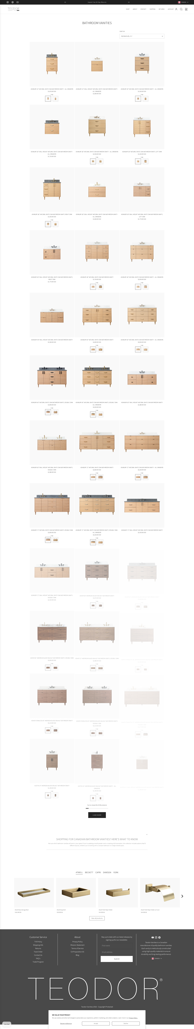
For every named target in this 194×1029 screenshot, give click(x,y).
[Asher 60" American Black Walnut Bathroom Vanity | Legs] (138, 605)
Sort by (122, 31)
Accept (96, 1023)
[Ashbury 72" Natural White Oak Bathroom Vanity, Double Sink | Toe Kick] (55, 540)
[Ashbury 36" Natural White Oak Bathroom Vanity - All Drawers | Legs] (93, 161)
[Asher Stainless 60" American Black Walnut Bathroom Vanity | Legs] (48, 730)
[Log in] (176, 9)
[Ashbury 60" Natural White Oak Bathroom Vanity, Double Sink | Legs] (48, 412)
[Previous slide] (65, 2)
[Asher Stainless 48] (142, 633)
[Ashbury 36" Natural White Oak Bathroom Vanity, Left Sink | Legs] (138, 161)
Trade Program (38, 961)
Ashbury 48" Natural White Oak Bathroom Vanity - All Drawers (142, 277)
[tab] (79, 872)
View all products (97, 918)
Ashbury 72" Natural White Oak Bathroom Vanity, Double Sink (52, 530)
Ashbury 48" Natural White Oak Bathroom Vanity (96, 277)
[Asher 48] (97, 570)
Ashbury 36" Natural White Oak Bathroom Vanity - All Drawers (97, 152)
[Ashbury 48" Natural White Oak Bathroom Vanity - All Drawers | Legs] (138, 287)
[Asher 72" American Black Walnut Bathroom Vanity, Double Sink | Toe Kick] (100, 667)
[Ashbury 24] (52, 64)
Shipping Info (38, 945)
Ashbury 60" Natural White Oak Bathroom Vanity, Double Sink (52, 402)
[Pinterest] (12, 2)
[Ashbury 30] (142, 64)
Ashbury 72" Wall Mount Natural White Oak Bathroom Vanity (142, 530)
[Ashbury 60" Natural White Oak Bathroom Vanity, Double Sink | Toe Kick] (55, 412)
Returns (38, 948)
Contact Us (38, 955)
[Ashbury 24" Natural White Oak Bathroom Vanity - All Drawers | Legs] (48, 98)
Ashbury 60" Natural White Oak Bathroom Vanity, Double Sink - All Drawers (97, 403)
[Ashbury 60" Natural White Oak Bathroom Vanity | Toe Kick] (100, 349)
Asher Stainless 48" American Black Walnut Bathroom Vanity (142, 658)
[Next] (182, 896)
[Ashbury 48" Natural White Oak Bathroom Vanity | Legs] (93, 287)
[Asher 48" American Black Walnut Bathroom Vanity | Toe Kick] (100, 605)
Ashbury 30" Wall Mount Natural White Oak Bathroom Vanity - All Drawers (52, 153)
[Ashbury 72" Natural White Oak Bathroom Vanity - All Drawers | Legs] (138, 477)
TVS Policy (38, 941)
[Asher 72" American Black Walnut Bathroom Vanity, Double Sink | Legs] (93, 667)
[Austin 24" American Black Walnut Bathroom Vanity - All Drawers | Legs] (93, 797)
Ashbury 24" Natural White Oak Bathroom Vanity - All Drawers (52, 89)
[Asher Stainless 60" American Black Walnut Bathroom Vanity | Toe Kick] (55, 730)
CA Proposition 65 (77, 951)
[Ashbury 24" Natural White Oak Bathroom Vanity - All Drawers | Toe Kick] (55, 98)
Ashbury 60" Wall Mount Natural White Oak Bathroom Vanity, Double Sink (52, 468)
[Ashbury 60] (97, 315)
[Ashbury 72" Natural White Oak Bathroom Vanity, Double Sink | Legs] (48, 540)
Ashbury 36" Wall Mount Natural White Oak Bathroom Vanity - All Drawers (97, 215)
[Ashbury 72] (97, 442)
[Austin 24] (52, 761)
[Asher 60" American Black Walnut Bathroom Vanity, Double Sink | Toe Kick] (55, 667)
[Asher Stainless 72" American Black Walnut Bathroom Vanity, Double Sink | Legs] (138, 732)
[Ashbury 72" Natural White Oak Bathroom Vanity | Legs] (93, 477)
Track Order (38, 951)
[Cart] (186, 9)
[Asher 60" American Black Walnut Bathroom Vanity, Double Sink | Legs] (48, 667)
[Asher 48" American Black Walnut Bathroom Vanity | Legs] (93, 605)
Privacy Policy (77, 941)
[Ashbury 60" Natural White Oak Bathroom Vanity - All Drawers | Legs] (138, 349)
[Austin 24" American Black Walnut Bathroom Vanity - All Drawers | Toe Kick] (100, 797)
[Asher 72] (97, 633)
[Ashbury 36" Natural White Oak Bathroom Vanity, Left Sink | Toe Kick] (145, 161)
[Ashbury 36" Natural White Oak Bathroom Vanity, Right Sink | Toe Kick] (55, 224)
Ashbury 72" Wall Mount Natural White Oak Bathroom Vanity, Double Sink (52, 596)
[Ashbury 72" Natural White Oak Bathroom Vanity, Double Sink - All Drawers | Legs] (93, 542)
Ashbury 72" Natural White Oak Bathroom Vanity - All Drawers (142, 467)
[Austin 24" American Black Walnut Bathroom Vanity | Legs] (48, 795)
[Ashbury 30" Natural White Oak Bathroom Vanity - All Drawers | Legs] (138, 98)
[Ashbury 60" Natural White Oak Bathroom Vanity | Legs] (93, 349)
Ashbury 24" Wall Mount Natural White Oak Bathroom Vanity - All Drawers (97, 90)
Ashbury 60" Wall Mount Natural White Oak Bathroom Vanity (142, 402)
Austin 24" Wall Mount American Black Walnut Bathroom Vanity (142, 786)
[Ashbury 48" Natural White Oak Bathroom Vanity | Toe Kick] (100, 287)
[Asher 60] (142, 570)
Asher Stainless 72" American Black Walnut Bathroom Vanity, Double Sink (142, 722)
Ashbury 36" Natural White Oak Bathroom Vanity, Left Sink (142, 152)
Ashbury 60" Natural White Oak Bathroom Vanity (96, 340)
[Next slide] (128, 2)
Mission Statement (77, 945)
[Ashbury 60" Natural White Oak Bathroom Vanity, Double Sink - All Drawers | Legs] (93, 414)
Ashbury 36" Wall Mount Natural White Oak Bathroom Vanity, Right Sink (52, 278)
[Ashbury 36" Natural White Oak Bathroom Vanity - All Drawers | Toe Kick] (100, 161)
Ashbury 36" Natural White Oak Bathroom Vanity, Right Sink (52, 214)
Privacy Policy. (133, 1018)
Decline (126, 1023)
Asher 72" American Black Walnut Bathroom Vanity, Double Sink (97, 658)
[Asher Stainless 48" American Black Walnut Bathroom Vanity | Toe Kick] (145, 667)
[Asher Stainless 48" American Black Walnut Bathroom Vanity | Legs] (138, 667)
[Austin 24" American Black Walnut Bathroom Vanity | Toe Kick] (55, 795)
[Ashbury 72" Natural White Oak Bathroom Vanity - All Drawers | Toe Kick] (145, 477)
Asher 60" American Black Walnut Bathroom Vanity (142, 595)
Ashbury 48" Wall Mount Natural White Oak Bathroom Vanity (52, 340)
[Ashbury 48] (97, 252)
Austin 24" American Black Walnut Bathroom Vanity (51, 786)
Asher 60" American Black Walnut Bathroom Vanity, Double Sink (52, 658)
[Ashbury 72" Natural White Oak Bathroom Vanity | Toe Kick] (100, 477)
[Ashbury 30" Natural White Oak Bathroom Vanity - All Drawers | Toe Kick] (145, 98)
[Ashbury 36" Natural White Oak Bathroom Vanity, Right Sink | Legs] (48, 224)
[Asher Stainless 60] (52, 696)
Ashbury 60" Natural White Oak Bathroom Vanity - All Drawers (142, 340)
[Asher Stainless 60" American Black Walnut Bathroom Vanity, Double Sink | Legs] (93, 732)
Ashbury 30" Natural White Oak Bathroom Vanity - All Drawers (142, 89)
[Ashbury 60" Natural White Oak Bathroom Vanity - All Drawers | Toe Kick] (145, 349)
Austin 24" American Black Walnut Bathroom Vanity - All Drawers (97, 787)
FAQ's (38, 958)
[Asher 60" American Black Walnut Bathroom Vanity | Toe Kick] (145, 605)
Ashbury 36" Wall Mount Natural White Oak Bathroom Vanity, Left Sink (142, 215)
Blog (77, 955)
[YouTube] (17, 2)
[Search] (181, 9)
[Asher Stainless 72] (142, 696)
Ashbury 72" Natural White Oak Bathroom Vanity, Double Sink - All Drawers (97, 531)
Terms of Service (77, 948)
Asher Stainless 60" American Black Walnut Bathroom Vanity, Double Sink (97, 722)
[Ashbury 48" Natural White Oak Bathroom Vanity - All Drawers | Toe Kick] (145, 287)
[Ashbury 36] (97, 127)
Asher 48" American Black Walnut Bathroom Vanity (97, 595)
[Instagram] (7, 2)
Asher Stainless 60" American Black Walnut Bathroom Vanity (52, 721)
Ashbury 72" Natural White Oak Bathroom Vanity (96, 467)
